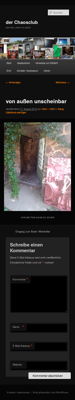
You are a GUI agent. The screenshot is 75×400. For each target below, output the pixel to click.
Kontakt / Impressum (27, 70)
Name (18, 327)
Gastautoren (23, 63)
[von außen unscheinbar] (37, 166)
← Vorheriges (13, 82)
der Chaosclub (22, 22)
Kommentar (20, 279)
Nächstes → (62, 82)
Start (9, 63)
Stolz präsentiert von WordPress (50, 392)
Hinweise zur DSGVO (47, 63)
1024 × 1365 (48, 109)
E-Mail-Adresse (22, 346)
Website (17, 364)
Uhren (47, 70)
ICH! (9, 70)
